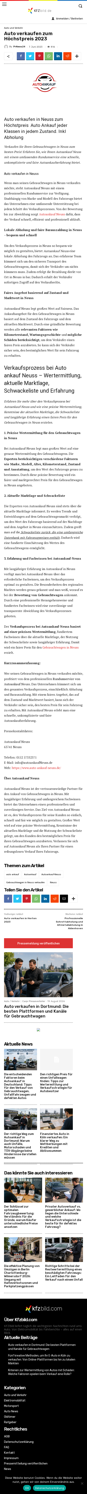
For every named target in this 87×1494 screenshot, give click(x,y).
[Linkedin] (58, 56)
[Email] (64, 899)
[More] (77, 56)
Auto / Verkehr (12, 1001)
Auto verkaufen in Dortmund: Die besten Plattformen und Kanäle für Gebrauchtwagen (36, 1011)
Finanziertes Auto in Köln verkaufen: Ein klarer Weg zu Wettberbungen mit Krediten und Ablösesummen (54, 1142)
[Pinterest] (39, 56)
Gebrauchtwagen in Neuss (60, 647)
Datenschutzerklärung (49, 1488)
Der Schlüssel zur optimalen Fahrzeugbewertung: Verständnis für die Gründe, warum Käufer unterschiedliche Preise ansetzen (21, 1217)
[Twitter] (30, 56)
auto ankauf (12, 874)
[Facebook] (21, 56)
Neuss (53, 882)
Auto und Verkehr (13, 28)
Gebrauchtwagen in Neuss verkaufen (25, 882)
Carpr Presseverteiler (33, 1001)
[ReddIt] (67, 56)
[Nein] (82, 1483)
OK (27, 1488)
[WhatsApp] (49, 56)
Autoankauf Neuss (52, 214)
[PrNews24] (6, 47)
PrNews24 (19, 47)
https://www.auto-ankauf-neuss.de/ (36, 768)
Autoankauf (30, 874)
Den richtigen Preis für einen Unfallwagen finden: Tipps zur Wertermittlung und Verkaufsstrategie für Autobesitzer (56, 1083)
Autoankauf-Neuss (51, 874)
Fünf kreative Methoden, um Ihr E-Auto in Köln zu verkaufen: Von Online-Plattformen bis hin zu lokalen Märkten (41, 1359)
